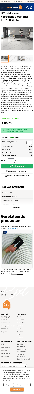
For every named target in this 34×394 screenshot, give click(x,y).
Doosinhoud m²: (7, 149)
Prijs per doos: (7, 152)
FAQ (2, 344)
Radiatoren (20, 320)
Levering (4, 350)
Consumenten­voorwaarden (22, 350)
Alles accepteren (17, 389)
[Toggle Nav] (2, 7)
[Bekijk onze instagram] (2, 295)
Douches (20, 326)
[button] (5, 58)
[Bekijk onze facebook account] (5, 295)
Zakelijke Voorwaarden (21, 345)
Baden (19, 329)
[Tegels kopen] (14, 7)
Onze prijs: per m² (10, 137)
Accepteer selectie (22, 385)
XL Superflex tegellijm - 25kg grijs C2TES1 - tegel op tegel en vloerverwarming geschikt (16, 270)
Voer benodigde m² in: (9, 142)
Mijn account (5, 347)
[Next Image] (31, 35)
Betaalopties (5, 353)
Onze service (5, 323)
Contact (4, 320)
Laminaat (20, 338)
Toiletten (20, 332)
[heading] (17, 186)
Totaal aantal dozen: (9, 155)
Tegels (19, 317)
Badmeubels (21, 323)
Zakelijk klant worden (8, 326)
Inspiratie (4, 332)
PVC (18, 335)
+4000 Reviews (16, 1)
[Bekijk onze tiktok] (9, 295)
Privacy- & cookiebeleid (21, 355)
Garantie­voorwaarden (24, 359)
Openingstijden (6, 317)
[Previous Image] (2, 35)
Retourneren (5, 356)
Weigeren (8, 385)
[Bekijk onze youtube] (12, 295)
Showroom (5, 329)
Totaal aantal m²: (7, 146)
